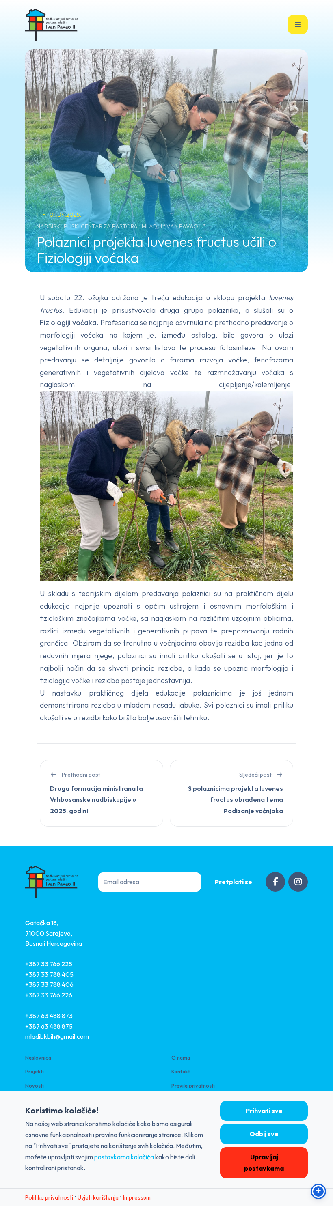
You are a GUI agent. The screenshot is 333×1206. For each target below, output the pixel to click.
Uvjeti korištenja (98, 1197)
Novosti (34, 1085)
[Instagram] (298, 882)
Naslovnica (38, 1057)
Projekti (34, 1071)
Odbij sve (264, 1134)
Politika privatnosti (49, 1197)
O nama (180, 1057)
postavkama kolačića (124, 1157)
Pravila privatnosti (193, 1085)
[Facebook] (275, 882)
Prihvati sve (264, 1111)
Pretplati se (233, 882)
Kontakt (180, 1071)
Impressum (137, 1197)
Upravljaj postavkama (264, 1162)
